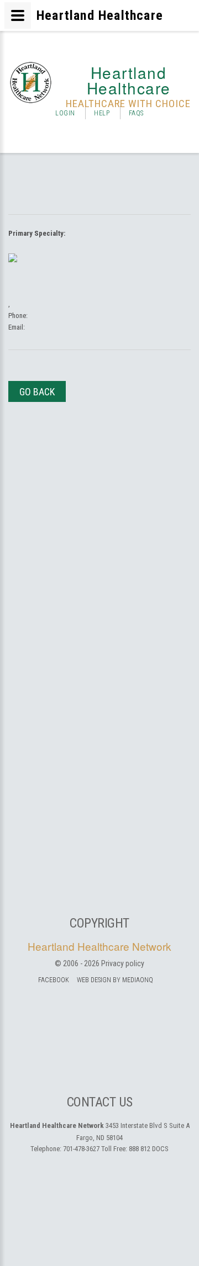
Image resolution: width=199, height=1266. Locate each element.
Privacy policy (122, 963)
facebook (53, 980)
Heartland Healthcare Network (99, 946)
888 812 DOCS (149, 1149)
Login (65, 113)
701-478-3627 (81, 1149)
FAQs (136, 113)
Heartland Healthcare (129, 80)
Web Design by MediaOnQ (115, 980)
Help (101, 113)
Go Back (37, 392)
